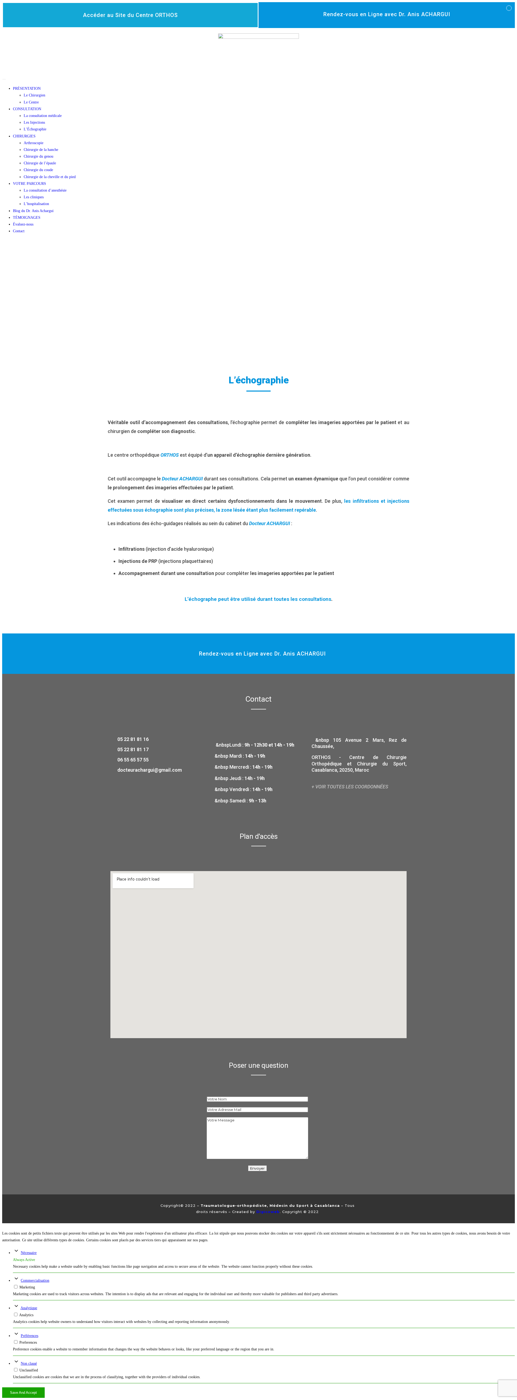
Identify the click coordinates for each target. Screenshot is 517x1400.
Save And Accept (23, 1393)
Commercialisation (35, 1280)
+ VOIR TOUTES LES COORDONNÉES (350, 786)
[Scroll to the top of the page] (3, 1227)
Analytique (28, 1308)
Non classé (29, 1363)
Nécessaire (29, 1253)
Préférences (29, 1336)
